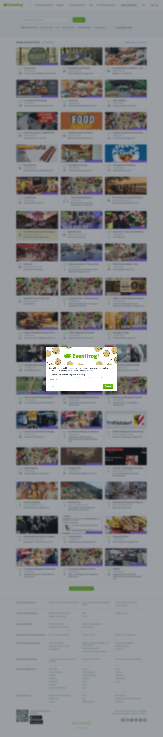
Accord (108, 386)
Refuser (51, 386)
